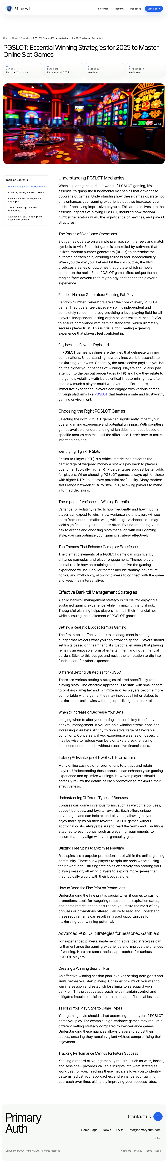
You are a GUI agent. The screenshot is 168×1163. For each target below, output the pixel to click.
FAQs (120, 1130)
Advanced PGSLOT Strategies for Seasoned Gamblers (25, 218)
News (15, 38)
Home (6, 38)
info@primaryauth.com (145, 1130)
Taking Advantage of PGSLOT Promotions (24, 209)
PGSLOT (101, 394)
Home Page (89, 1130)
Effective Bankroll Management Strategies (24, 200)
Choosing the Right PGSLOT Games (27, 192)
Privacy (138, 1150)
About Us (126, 1150)
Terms (149, 1150)
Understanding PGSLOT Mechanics (26, 186)
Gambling (25, 38)
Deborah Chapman (17, 72)
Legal (158, 1150)
